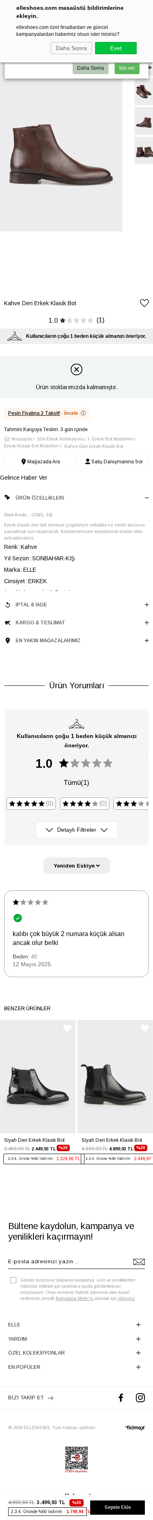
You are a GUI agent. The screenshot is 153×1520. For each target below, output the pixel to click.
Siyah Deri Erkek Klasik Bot (34, 1140)
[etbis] (76, 1460)
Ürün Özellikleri (40, 498)
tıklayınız (126, 1298)
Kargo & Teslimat (40, 623)
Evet (116, 48)
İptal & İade (31, 605)
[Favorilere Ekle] (144, 305)
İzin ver (127, 68)
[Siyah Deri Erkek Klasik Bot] (37, 1076)
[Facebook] (121, 1397)
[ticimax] (135, 1427)
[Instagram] (140, 1397)
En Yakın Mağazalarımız (48, 640)
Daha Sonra (71, 48)
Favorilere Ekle (67, 1028)
